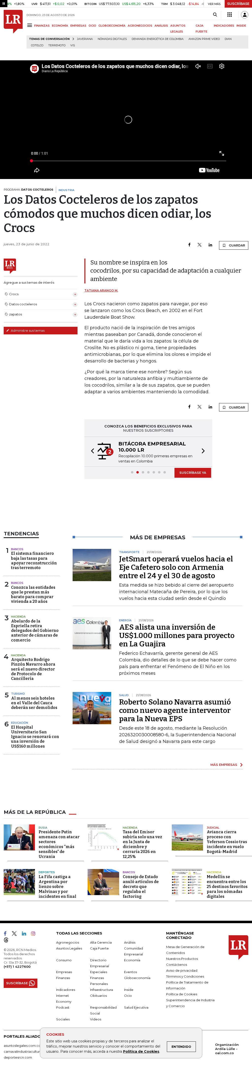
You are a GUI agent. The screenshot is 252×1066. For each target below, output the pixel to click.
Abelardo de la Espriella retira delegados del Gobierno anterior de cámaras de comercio (35, 630)
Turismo (18, 693)
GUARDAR (236, 245)
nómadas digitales (112, 39)
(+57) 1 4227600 (17, 966)
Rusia (43, 827)
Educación (19, 722)
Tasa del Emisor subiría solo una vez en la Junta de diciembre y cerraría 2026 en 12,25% (142, 844)
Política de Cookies (141, 1051)
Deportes (47, 872)
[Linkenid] (26, 934)
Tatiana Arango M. (101, 290)
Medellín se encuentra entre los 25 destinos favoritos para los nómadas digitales (227, 886)
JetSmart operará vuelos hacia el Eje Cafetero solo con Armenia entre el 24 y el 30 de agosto (176, 567)
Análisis (129, 942)
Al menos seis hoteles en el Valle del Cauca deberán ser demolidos (34, 703)
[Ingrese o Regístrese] (244, 14)
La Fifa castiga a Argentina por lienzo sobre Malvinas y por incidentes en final (57, 886)
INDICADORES (224, 25)
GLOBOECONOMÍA (112, 25)
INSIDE (241, 25)
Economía (132, 960)
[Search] (215, 14)
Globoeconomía (137, 978)
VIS (72, 45)
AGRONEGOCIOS (140, 25)
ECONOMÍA (60, 25)
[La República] (13, 29)
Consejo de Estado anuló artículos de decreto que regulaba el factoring (141, 886)
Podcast (62, 1007)
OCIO (92, 25)
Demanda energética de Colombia (158, 39)
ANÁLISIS (161, 25)
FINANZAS (42, 25)
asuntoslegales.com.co (22, 1046)
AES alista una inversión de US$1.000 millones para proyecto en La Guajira (177, 635)
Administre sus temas (27, 330)
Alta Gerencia (101, 942)
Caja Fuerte (99, 948)
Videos (95, 1019)
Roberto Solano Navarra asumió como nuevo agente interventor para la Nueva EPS (175, 710)
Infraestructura (101, 990)
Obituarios (98, 996)
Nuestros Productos (182, 959)
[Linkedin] (210, 245)
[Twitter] (199, 245)
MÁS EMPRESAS (223, 765)
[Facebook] (189, 245)
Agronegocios (67, 942)
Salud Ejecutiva (136, 1007)
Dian (228, 39)
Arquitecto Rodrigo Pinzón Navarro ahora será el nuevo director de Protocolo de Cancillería (33, 669)
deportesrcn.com (18, 1057)
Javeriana (85, 39)
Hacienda (18, 616)
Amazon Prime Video (204, 39)
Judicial (213, 827)
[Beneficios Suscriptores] (229, 14)
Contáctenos (176, 965)
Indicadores (65, 990)
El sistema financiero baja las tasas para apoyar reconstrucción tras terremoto (34, 560)
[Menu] (30, 25)
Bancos (17, 549)
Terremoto (56, 45)
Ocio (128, 996)
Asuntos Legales (69, 948)
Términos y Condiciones (185, 976)
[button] (91, 451)
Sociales (63, 1019)
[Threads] (8, 941)
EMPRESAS (78, 25)
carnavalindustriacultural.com (27, 1051)
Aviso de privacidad (181, 970)
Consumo (64, 960)
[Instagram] (35, 934)
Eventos (130, 972)
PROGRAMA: (28, 189)
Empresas (64, 972)
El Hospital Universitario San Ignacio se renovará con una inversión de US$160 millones (35, 737)
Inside (128, 990)
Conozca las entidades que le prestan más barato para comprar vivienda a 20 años (33, 594)
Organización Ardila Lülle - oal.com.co (227, 1049)
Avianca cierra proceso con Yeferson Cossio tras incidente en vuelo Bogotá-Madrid (227, 842)
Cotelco (37, 45)
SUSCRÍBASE (238, 3)
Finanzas (63, 978)
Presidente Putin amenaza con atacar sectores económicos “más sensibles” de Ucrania (59, 844)
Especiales (98, 972)
